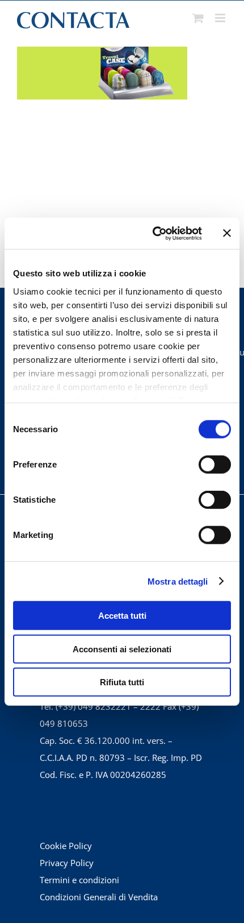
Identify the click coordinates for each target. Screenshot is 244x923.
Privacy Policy (67, 862)
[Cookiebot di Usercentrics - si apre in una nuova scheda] (153, 233)
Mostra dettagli (178, 581)
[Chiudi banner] (227, 233)
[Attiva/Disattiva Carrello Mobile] (198, 18)
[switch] (215, 465)
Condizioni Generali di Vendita (99, 897)
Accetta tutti (122, 615)
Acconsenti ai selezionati (122, 648)
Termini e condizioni (79, 879)
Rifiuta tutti (122, 682)
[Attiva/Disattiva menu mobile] (221, 18)
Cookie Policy (66, 845)
